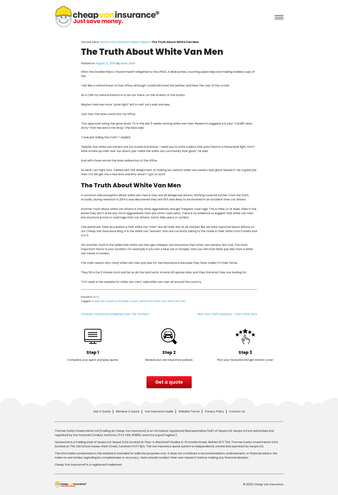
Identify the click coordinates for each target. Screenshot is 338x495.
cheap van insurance (104, 301)
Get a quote (169, 382)
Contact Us (237, 411)
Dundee (123, 301)
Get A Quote (102, 411)
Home (104, 42)
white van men (176, 301)
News (145, 42)
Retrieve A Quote (127, 411)
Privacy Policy (214, 411)
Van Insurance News (125, 42)
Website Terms (189, 411)
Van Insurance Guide (159, 411)
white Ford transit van (153, 301)
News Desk (127, 63)
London (133, 301)
